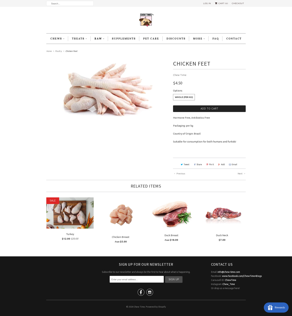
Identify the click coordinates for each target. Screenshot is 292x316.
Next (240, 173)
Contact (234, 38)
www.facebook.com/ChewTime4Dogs (242, 276)
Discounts (176, 38)
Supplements (124, 38)
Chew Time (179, 75)
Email (234, 164)
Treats (78, 38)
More (197, 38)
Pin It (211, 164)
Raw (98, 38)
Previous (180, 173)
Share (199, 164)
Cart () (223, 3)
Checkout (238, 3)
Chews (56, 38)
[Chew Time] (146, 21)
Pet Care (151, 38)
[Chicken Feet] (108, 90)
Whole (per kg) (184, 97)
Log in (207, 3)
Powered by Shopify (156, 306)
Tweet (186, 164)
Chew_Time (228, 284)
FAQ (215, 38)
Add (223, 164)
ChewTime (230, 280)
